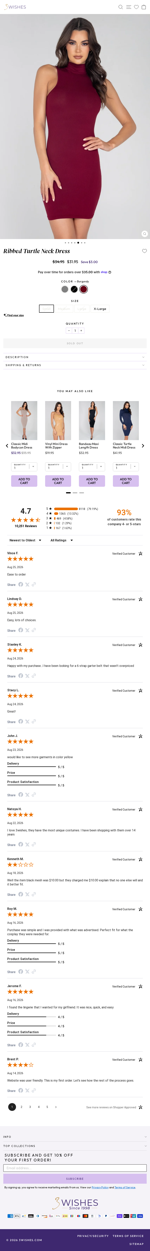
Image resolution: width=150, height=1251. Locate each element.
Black (74, 289)
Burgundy (84, 289)
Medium (64, 309)
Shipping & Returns (23, 365)
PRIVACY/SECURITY (93, 1236)
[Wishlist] (136, 7)
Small (46, 309)
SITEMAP (136, 1244)
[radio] (75, 508)
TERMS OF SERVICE (128, 1236)
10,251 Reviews (26, 526)
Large (82, 309)
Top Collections (19, 1146)
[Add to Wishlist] (144, 251)
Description (17, 357)
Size (75, 301)
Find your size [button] (15, 315)
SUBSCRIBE (75, 1179)
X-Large (100, 309)
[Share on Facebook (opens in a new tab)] (20, 585)
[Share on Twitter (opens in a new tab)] (27, 584)
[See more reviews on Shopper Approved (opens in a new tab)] (34, 584)
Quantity (75, 323)
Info (7, 1137)
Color (75, 281)
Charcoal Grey (65, 289)
